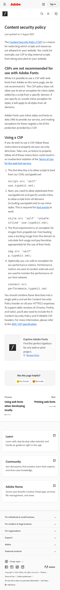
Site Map (44, 581)
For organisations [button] (13, 531)
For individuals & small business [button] (19, 517)
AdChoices (11, 585)
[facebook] (6, 567)
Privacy (43, 572)
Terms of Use (10, 576)
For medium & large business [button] (18, 524)
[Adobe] (15, 4)
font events (43, 207)
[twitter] (17, 567)
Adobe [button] (8, 544)
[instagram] (11, 567)
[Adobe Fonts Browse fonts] (56, 13)
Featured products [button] (13, 551)
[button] (43, 4)
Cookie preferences (24, 576)
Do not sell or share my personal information (22, 581)
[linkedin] (22, 567)
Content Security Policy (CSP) (26, 42)
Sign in (53, 4)
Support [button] (8, 537)
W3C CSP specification (24, 324)
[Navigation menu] (4, 4)
